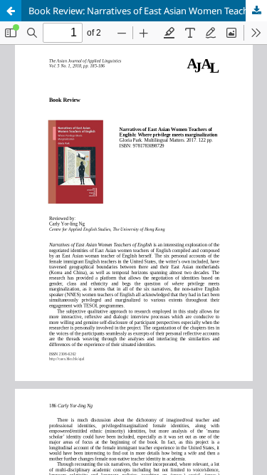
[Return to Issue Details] (10, 10)
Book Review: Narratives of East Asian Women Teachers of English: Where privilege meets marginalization (147, 10)
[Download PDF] (256, 10)
